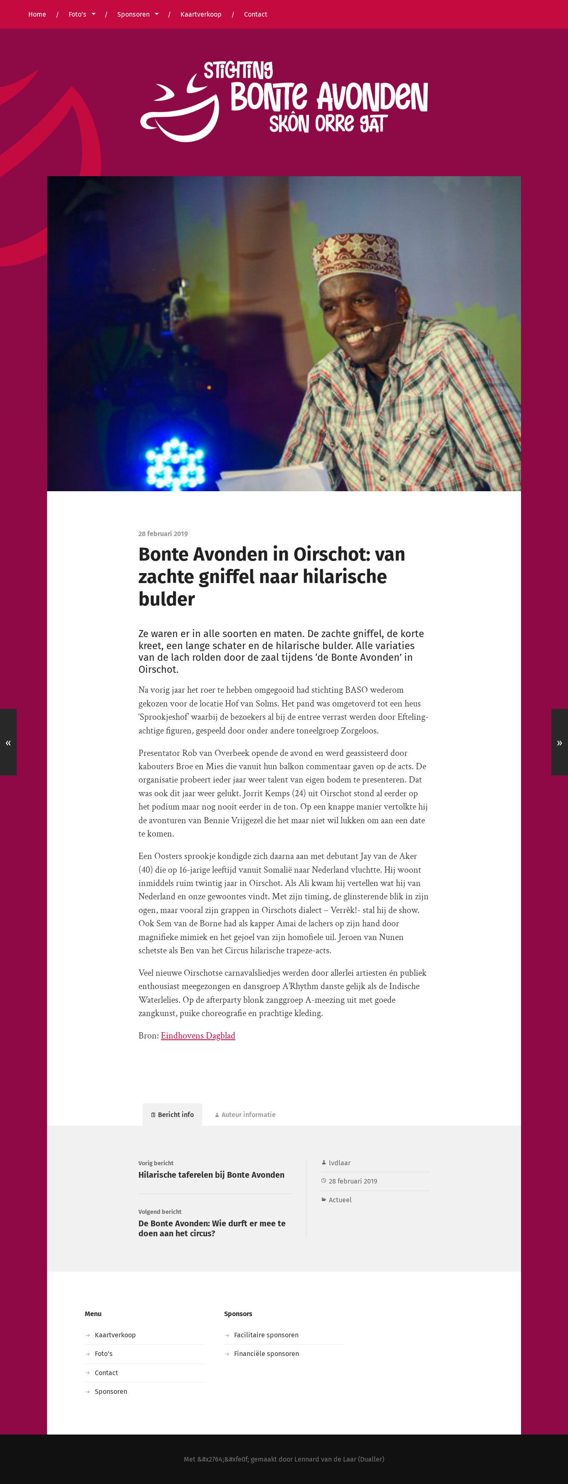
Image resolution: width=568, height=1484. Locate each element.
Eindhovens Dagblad (198, 1036)
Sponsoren (133, 14)
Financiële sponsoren (266, 1354)
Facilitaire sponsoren (266, 1335)
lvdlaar (340, 1163)
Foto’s (77, 14)
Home (37, 14)
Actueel (340, 1200)
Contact (255, 14)
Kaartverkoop (201, 14)
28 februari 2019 (353, 1181)
